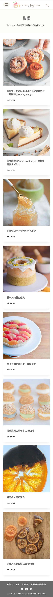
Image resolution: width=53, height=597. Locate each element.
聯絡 (17, 584)
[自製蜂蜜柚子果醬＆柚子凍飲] (26, 202)
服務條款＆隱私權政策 (38, 584)
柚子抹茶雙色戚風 (16, 297)
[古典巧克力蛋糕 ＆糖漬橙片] (26, 535)
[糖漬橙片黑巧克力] (26, 468)
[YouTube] (26, 589)
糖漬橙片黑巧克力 (16, 497)
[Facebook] (22, 589)
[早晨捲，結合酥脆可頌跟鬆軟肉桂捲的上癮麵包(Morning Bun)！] (26, 62)
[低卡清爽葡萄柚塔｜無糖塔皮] (26, 335)
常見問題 (25, 584)
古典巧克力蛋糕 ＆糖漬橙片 (20, 564)
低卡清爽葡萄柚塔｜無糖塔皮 (21, 364)
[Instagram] (31, 589)
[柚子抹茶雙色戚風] (26, 269)
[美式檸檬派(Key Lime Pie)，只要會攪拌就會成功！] (26, 132)
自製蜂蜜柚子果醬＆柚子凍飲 (21, 231)
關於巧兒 (10, 584)
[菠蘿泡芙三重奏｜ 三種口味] (26, 402)
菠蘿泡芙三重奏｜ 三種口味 (20, 431)
